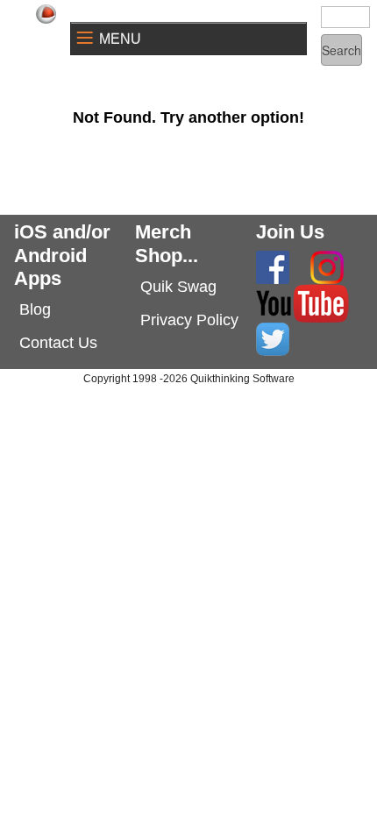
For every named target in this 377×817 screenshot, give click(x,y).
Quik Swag (178, 286)
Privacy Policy (189, 320)
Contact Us (58, 343)
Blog (35, 309)
